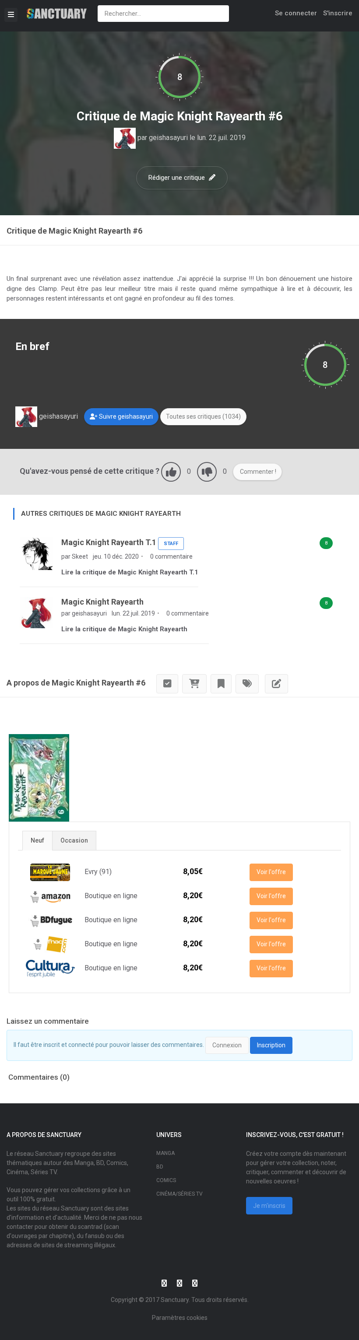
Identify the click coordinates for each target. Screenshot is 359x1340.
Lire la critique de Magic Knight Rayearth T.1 (129, 572)
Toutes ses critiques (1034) (203, 416)
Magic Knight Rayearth (102, 601)
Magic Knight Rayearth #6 (211, 116)
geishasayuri (168, 137)
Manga (165, 1153)
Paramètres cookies (180, 1317)
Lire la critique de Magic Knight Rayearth (124, 629)
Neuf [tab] (37, 840)
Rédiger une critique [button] (177, 178)
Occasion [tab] (74, 840)
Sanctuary (175, 1299)
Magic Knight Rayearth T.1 (108, 542)
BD (159, 1167)
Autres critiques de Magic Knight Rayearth (101, 514)
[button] (121, 417)
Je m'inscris (269, 1205)
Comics (166, 1180)
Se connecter (296, 13)
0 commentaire (171, 556)
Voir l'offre (271, 871)
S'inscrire (337, 13)
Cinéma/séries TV (179, 1194)
